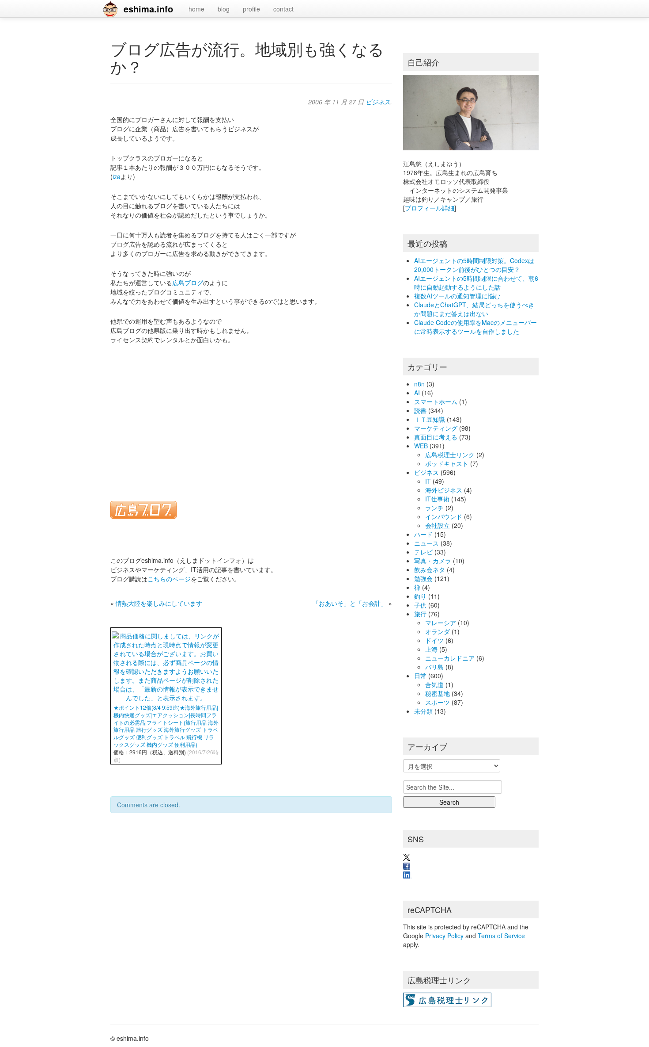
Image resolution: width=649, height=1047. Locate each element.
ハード (423, 534)
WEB (421, 445)
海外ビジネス (443, 489)
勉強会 (423, 578)
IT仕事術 (437, 498)
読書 (420, 410)
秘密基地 (437, 693)
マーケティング (435, 428)
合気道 (434, 684)
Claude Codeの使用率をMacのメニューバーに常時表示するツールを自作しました (475, 327)
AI (417, 392)
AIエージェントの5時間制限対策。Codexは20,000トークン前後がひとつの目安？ (474, 265)
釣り (420, 596)
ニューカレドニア (450, 657)
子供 (420, 604)
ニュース (426, 543)
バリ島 (434, 666)
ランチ (434, 507)
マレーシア (440, 622)
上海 (431, 649)
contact (283, 8)
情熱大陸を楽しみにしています (159, 603)
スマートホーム (435, 401)
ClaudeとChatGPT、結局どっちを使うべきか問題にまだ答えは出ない (474, 309)
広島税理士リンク (450, 454)
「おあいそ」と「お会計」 (350, 603)
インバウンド (443, 516)
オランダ (437, 631)
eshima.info (148, 8)
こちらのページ (169, 578)
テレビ (423, 551)
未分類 (423, 711)
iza (117, 176)
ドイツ (434, 640)
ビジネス (378, 101)
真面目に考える (435, 436)
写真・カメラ (432, 560)
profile (251, 8)
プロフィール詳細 (429, 207)
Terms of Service (501, 935)
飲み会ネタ (429, 569)
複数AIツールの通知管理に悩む (457, 295)
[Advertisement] (251, 417)
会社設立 (437, 525)
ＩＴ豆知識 (429, 419)
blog (224, 8)
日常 (420, 675)
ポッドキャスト (446, 463)
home (196, 8)
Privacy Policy (444, 935)
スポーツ (437, 702)
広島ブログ (187, 282)
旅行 (420, 613)
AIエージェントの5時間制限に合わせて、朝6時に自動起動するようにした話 (476, 282)
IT (428, 481)
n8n (419, 383)
